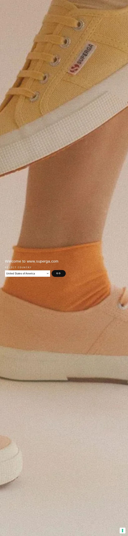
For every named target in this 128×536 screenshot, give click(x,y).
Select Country (18, 267)
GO (58, 273)
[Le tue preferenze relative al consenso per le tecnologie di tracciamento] (123, 531)
